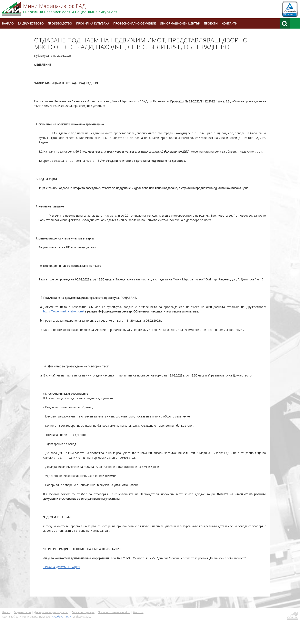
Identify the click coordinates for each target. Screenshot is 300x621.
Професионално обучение (134, 23)
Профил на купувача (92, 23)
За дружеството (31, 23)
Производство (60, 23)
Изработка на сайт (62, 616)
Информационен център (180, 23)
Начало (8, 23)
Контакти (229, 23)
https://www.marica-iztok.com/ (63, 311)
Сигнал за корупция (83, 612)
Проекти (211, 23)
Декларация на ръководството (51, 612)
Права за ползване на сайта (114, 612)
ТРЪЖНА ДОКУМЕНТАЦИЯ (61, 567)
